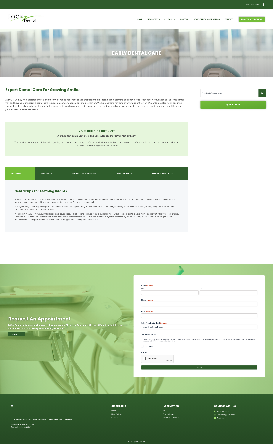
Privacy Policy (168, 414)
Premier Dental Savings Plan (206, 19)
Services (168, 19)
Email (147, 311)
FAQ (164, 410)
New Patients (153, 19)
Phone (147, 300)
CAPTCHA (144, 353)
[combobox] (229, 93)
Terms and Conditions (171, 418)
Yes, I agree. (149, 346)
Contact (229, 19)
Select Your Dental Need (154, 323)
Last (201, 288)
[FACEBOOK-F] (263, 4)
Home (139, 19)
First (142, 288)
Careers (184, 19)
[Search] (262, 93)
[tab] (20, 173)
